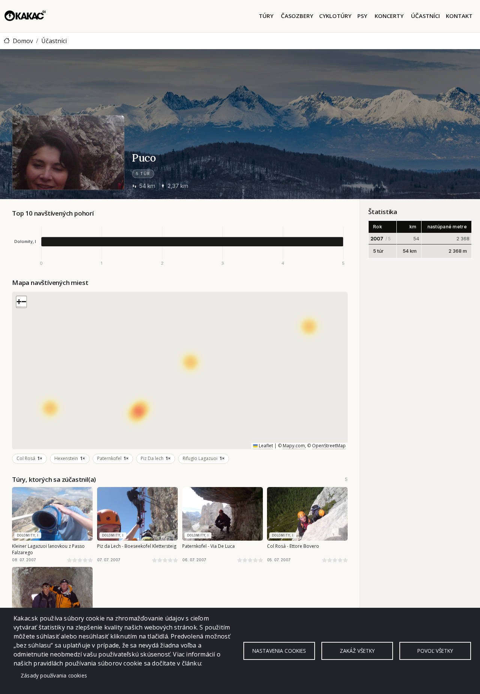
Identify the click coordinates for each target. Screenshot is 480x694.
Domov (23, 41)
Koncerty (389, 15)
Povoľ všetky (435, 650)
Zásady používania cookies (54, 675)
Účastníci (425, 15)
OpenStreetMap (329, 445)
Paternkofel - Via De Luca (208, 546)
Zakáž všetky (357, 650)
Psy (362, 15)
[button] (18, 302)
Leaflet (265, 445)
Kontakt (459, 15)
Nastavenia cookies (279, 650)
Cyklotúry (335, 15)
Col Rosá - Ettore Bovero (293, 546)
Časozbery (297, 15)
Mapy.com (294, 445)
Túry (266, 15)
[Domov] (25, 16)
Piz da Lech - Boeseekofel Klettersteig (136, 546)
